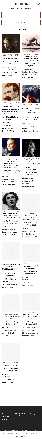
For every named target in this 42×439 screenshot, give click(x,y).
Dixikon (21, 5)
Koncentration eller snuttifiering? (11, 317)
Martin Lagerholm (32, 64)
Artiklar (13, 8)
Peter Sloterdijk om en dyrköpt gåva (31, 111)
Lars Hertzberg (34, 263)
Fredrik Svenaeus (32, 172)
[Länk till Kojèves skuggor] (11, 43)
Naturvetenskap (34, 159)
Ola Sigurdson (32, 322)
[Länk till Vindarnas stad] (11, 352)
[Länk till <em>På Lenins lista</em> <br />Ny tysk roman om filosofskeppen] (31, 43)
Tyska (36, 54)
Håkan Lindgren (12, 117)
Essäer (37, 158)
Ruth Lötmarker (32, 223)
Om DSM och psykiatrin (31, 166)
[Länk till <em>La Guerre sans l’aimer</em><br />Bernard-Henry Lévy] (31, 203)
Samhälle (17, 55)
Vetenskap (14, 159)
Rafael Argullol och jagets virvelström (11, 267)
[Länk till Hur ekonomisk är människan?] (31, 253)
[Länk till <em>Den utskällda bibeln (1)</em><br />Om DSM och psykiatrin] (31, 148)
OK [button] (17, 436)
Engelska (11, 54)
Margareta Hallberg (12, 171)
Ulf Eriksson (12, 273)
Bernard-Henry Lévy (31, 217)
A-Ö (26, 29)
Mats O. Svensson (32, 117)
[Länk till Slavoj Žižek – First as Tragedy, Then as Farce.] (31, 302)
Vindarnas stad (10, 365)
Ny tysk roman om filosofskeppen (31, 58)
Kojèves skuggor (11, 58)
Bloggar (26, 263)
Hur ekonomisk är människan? (31, 267)
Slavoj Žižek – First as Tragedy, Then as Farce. (31, 316)
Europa (16, 54)
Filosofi (4, 55)
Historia (10, 55)
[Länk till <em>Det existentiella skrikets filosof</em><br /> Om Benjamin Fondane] (11, 201)
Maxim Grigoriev (12, 61)
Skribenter (27, 8)
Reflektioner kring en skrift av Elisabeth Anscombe (10, 164)
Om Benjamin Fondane (11, 216)
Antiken (25, 104)
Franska (16, 102)
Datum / (22, 29)
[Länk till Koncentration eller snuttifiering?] (11, 303)
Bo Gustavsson (12, 221)
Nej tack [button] (23, 436)
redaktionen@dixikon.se (34, 415)
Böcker (5, 54)
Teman (19, 8)
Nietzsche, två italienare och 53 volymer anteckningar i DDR (11, 110)
